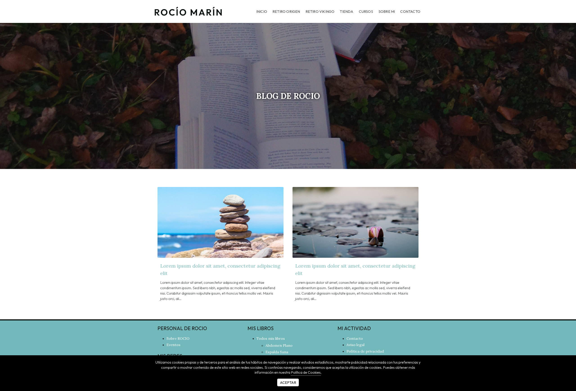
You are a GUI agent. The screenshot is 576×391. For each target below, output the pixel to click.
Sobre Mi (386, 11)
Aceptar (288, 382)
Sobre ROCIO (177, 338)
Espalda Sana (277, 352)
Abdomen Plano (279, 345)
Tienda (346, 11)
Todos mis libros (270, 338)
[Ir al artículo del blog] (221, 222)
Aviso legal (355, 344)
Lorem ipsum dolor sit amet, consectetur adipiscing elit (220, 269)
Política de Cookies (306, 372)
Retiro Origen (286, 11)
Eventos (173, 344)
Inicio (261, 11)
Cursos (366, 11)
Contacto (410, 11)
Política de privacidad (365, 351)
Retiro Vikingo (320, 11)
